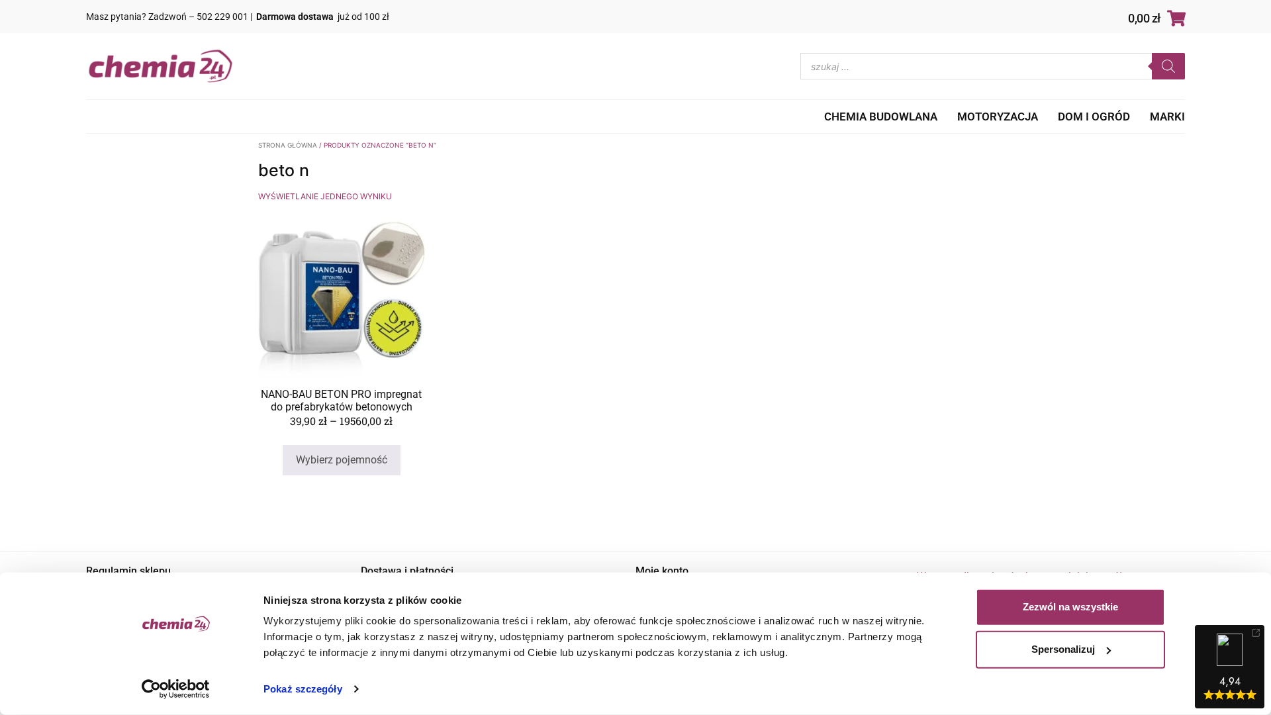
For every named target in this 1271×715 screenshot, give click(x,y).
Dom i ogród (1094, 116)
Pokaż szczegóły (302, 688)
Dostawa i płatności (407, 571)
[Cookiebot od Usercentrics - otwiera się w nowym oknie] (176, 689)
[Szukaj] (1168, 66)
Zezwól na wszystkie (1070, 606)
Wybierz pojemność (341, 459)
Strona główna (287, 145)
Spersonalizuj (1063, 649)
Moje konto (662, 571)
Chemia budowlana (880, 116)
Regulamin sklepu (128, 571)
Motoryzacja (997, 116)
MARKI (1167, 116)
